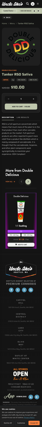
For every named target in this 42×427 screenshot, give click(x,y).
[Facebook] (11, 290)
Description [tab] (8, 117)
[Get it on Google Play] (38, 11)
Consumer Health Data (21, 387)
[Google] (30, 290)
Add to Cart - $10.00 (21, 106)
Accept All (34, 423)
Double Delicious (21, 196)
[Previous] (21, 181)
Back (8, 17)
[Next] (28, 181)
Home (4, 23)
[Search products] (27, 3)
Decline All (8, 423)
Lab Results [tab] (23, 117)
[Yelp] (24, 290)
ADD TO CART (22, 244)
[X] (17, 290)
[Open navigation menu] (37, 4)
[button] (21, 221)
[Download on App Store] (34, 11)
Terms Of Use (28, 384)
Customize (21, 423)
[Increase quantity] (33, 99)
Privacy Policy (29, 417)
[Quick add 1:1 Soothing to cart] (30, 223)
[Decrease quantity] (8, 99)
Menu (12, 23)
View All (9, 181)
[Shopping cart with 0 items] (33, 4)
